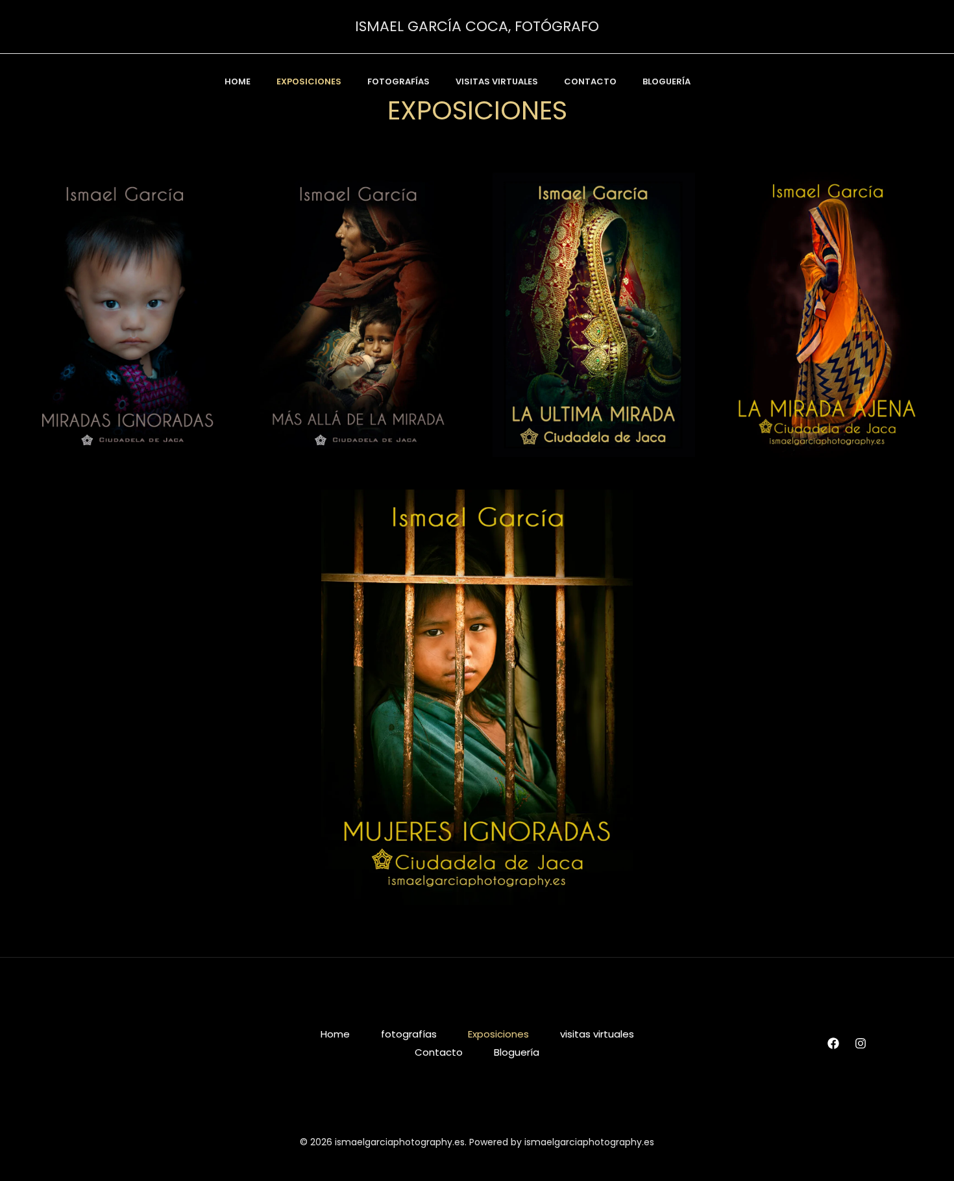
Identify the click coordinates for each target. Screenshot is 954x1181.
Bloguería (666, 81)
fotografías (398, 81)
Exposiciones (498, 1034)
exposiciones (308, 81)
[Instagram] (860, 1043)
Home (238, 81)
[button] (729, 81)
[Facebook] (833, 1043)
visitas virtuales (497, 81)
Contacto (590, 81)
